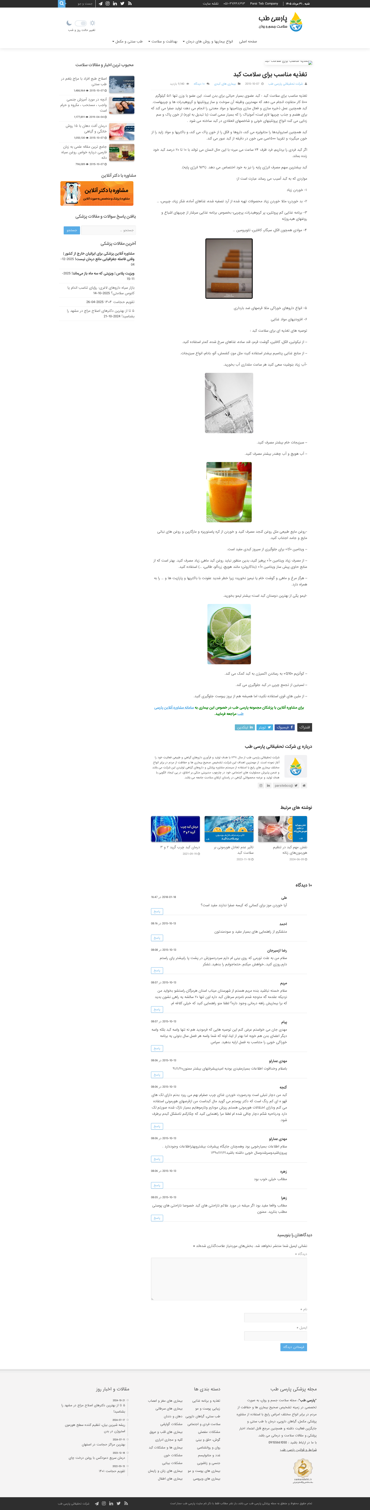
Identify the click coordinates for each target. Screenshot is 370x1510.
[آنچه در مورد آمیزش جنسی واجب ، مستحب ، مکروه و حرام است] (121, 105)
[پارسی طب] (281, 23)
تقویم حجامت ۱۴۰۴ (119, 302)
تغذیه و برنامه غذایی (206, 1400)
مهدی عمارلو (278, 1061)
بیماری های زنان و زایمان (165, 1471)
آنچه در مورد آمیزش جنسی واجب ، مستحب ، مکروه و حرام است (83, 105)
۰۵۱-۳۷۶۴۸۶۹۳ (234, 3)
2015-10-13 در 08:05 (163, 1197)
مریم (283, 983)
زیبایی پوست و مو (207, 1408)
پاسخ (157, 911)
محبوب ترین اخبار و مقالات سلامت (104, 65)
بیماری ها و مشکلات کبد (165, 1447)
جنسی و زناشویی (208, 1463)
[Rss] (130, 4)
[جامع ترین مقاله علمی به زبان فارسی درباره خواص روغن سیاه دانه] (121, 152)
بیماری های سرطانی (169, 1408)
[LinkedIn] (115, 4)
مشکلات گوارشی (171, 1424)
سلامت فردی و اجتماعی (204, 1424)
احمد (283, 924)
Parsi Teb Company (264, 3)
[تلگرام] (99, 4)
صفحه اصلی (248, 41)
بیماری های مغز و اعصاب (165, 1400)
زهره (283, 1171)
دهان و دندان (173, 1416)
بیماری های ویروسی (206, 1478)
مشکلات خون (173, 1455)
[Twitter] (122, 4)
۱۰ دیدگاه (199, 84)
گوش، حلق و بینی (208, 1439)
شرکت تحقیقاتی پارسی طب (285, 84)
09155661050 (278, 1442)
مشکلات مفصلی (209, 1432)
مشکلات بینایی (172, 1463)
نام (303, 1309)
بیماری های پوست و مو (204, 1471)
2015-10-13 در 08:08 (163, 950)
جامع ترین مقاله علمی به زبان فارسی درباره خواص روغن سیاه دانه (84, 152)
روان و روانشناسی (208, 1447)
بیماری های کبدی (225, 84)
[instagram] (107, 4)
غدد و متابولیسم (209, 1455)
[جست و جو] (61, 4)
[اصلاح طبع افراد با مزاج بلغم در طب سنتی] (121, 84)
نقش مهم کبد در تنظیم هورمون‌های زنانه (290, 849)
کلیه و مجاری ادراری (168, 1439)
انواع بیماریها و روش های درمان (209, 41)
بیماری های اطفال (170, 1478)
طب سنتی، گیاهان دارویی (203, 1416)
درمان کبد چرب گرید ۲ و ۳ (180, 847)
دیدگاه (301, 1254)
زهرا (284, 1198)
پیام (284, 1022)
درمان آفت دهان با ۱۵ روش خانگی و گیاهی (86, 128)
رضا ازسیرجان (277, 950)
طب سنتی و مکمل (129, 41)
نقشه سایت (210, 3)
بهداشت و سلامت (164, 41)
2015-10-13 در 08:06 (163, 1060)
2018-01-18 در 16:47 (163, 897)
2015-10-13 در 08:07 (163, 982)
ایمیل (302, 1327)
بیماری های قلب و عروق (166, 1432)
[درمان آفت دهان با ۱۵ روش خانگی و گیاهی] (121, 131)
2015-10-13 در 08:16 (163, 923)
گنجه (283, 1087)
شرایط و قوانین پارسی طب (298, 1449)
